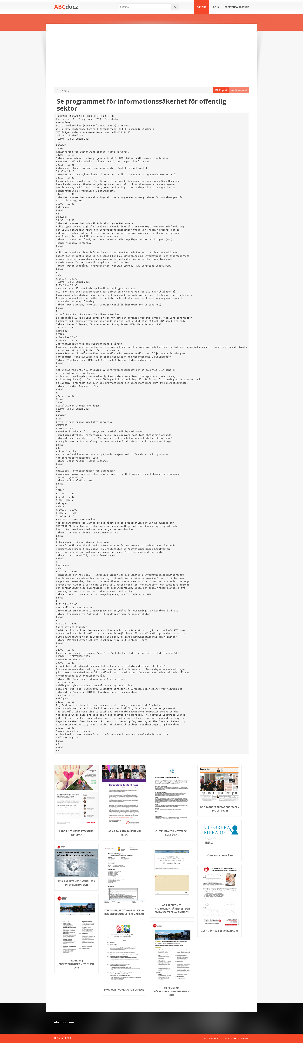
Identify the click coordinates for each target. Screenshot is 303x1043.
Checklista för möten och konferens (171, 833)
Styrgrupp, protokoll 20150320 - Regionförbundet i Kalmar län (124, 912)
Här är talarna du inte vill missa (124, 833)
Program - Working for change (124, 989)
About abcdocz (212, 1038)
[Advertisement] (151, 55)
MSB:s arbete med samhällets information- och (76, 883)
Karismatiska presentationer (219, 931)
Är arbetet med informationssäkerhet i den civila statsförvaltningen (172, 909)
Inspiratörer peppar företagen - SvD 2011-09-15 (219, 809)
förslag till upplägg (219, 855)
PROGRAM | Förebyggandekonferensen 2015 (76, 964)
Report (222, 90)
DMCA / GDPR (230, 1038)
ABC (66, 6)
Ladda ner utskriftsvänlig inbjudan (76, 833)
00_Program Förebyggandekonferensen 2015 (171, 991)
